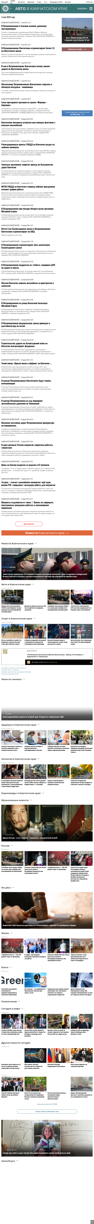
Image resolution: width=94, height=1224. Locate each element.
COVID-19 (12, 2)
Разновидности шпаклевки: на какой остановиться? (13, 668)
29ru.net (4, 1075)
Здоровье (30, 2)
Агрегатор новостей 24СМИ (47, 1104)
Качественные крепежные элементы (10, 674)
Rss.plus (68, 2)
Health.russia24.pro (7, 728)
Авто (45, 2)
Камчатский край (10, 22)
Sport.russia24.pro (7, 622)
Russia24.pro (5, 849)
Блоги (4, 967)
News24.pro (5, 971)
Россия (5, 845)
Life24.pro (4, 937)
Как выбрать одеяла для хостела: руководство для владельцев (16, 672)
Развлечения (9, 1001)
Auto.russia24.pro (6, 588)
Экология (21, 2)
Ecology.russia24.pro (7, 763)
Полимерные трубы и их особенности (10, 670)
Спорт (39, 2)
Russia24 (4, 2)
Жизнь (5, 933)
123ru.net (89, 2)
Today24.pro (5, 1012)
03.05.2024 (82, 8)
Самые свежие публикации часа (47, 1111)
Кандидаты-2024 (56, 2)
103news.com (5, 1046)
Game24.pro (8, 1161)
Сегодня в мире (10, 1008)
